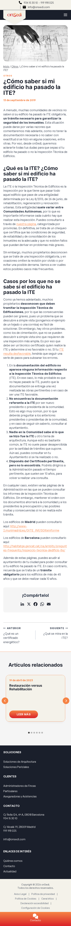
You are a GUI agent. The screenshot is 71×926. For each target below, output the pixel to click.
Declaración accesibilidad (34, 903)
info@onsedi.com (39, 7)
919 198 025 (47, 2)
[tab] (29, 733)
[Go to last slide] (5, 700)
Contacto (35, 920)
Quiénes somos (12, 860)
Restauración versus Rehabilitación (25, 687)
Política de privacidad (43, 894)
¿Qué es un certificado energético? (12, 635)
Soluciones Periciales (16, 767)
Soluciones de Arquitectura (19, 761)
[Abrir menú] (64, 15)
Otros (7, 75)
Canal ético (47, 898)
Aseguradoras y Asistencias (20, 796)
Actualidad (9, 871)
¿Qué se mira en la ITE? (55, 633)
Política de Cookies (25, 898)
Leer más (27, 715)
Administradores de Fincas (19, 785)
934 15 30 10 (31, 2)
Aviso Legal (20, 894)
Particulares (10, 791)
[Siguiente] (66, 700)
